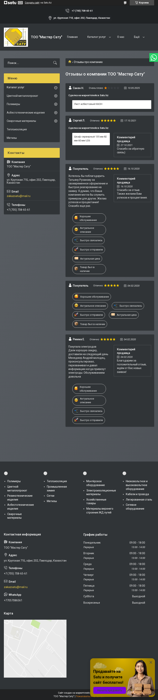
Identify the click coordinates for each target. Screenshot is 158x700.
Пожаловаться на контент (90, 696)
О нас (120, 36)
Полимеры (13, 104)
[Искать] (55, 63)
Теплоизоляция (17, 129)
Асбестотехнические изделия (26, 112)
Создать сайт (32, 2)
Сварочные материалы (21, 120)
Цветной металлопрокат (22, 95)
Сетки (50, 495)
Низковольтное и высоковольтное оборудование (137, 485)
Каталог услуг (96, 36)
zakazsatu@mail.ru (18, 196)
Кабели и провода (137, 494)
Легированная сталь (139, 499)
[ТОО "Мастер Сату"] (16, 37)
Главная (72, 36)
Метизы (12, 137)
